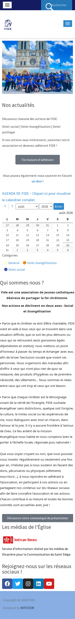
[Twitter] (17, 584)
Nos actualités (18, 104)
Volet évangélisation (42, 263)
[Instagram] (28, 584)
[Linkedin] (38, 584)
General (14, 263)
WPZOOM (27, 608)
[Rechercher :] (56, 5)
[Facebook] (7, 584)
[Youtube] (49, 584)
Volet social (16, 269)
